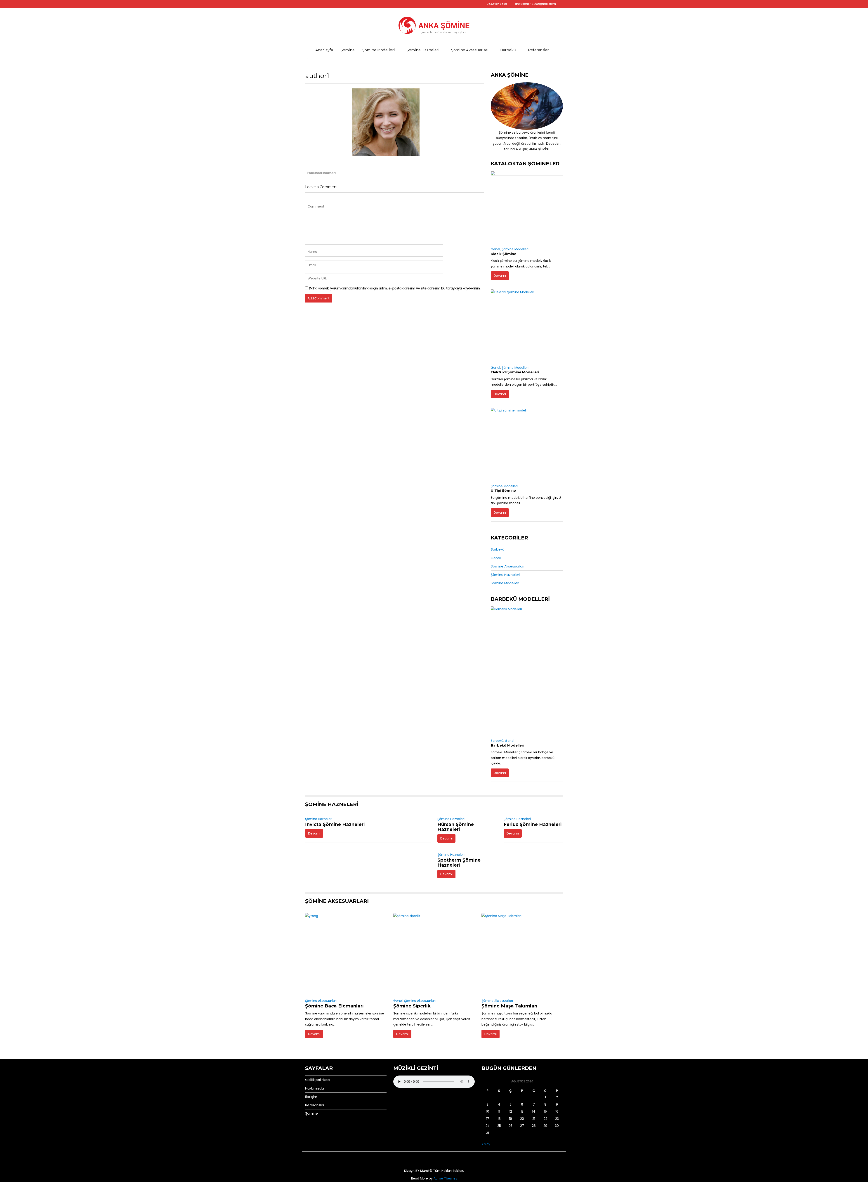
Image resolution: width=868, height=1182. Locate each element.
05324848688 (497, 4)
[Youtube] (308, 3)
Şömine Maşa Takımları (509, 1006)
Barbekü (508, 50)
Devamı (500, 275)
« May (485, 1144)
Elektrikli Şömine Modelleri (515, 372)
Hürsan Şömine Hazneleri (455, 827)
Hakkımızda (314, 1088)
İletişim (311, 1096)
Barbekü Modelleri (507, 745)
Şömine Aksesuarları (469, 50)
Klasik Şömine (503, 254)
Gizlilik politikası (317, 1079)
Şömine (348, 50)
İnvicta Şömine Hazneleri (335, 824)
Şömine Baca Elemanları (334, 1006)
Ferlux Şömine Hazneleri (533, 824)
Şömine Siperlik (412, 1006)
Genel (495, 249)
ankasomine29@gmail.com (535, 4)
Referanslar (538, 50)
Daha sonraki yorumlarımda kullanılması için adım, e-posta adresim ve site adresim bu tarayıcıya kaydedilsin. (395, 288)
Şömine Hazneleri (423, 50)
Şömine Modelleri (378, 50)
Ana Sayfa (324, 50)
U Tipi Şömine (503, 490)
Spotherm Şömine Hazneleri (459, 862)
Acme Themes (445, 1178)
